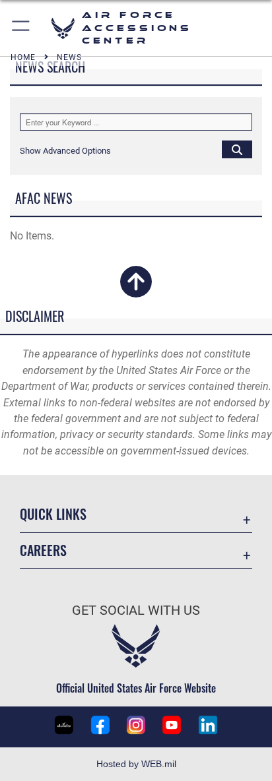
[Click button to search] (237, 149)
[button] (21, 28)
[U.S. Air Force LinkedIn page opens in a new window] (208, 725)
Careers (43, 550)
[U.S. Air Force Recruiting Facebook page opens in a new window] (100, 725)
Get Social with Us (136, 610)
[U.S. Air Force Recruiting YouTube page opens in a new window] (172, 725)
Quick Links (53, 514)
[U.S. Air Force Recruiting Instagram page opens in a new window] (136, 725)
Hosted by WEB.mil (136, 764)
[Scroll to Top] (136, 290)
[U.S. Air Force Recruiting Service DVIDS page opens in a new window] (64, 725)
